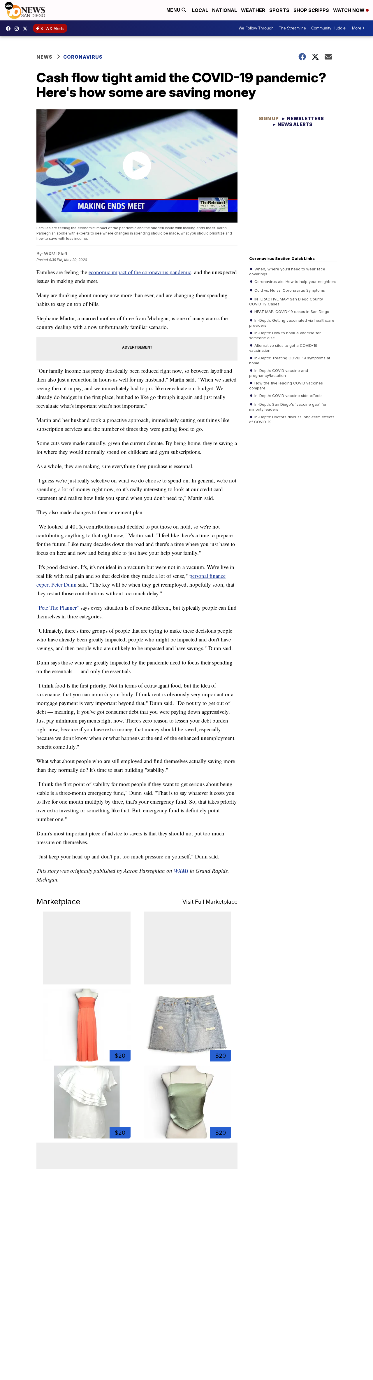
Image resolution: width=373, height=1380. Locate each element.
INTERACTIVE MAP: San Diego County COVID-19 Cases (286, 301)
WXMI (181, 870)
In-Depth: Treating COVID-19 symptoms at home (289, 360)
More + (358, 28)
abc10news (9, 28)
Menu (174, 10)
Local (200, 10)
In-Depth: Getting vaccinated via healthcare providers (291, 322)
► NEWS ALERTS (292, 124)
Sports (279, 10)
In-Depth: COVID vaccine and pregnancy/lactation (278, 372)
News (44, 57)
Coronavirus (83, 57)
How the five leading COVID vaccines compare (286, 385)
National (224, 10)
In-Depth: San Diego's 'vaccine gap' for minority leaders (288, 406)
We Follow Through (256, 28)
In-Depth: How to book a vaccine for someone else (285, 335)
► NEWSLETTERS (302, 118)
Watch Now (349, 10)
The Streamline (292, 28)
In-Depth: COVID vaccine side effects (288, 395)
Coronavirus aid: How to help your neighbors (294, 281)
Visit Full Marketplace (209, 901)
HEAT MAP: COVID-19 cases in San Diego (291, 311)
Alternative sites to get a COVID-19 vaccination (283, 347)
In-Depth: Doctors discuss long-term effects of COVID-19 (292, 419)
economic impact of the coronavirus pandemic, (141, 272)
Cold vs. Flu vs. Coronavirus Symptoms (289, 290)
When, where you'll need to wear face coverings (287, 271)
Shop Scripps (311, 10)
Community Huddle (328, 28)
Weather (253, 10)
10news (26, 28)
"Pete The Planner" (57, 607)
